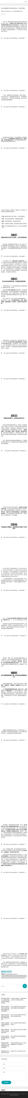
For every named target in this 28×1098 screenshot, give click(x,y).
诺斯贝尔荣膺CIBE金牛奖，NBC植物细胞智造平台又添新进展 (18, 1043)
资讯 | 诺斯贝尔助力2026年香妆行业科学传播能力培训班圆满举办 (18, 1007)
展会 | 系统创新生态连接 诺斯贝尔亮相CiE (18, 1023)
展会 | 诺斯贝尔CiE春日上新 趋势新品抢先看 (19, 1030)
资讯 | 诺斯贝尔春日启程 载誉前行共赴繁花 (18, 1037)
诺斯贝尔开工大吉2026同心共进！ (18, 1051)
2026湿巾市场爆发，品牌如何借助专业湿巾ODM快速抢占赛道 (18, 999)
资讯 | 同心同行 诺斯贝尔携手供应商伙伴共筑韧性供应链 (18, 1015)
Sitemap (23, 1093)
